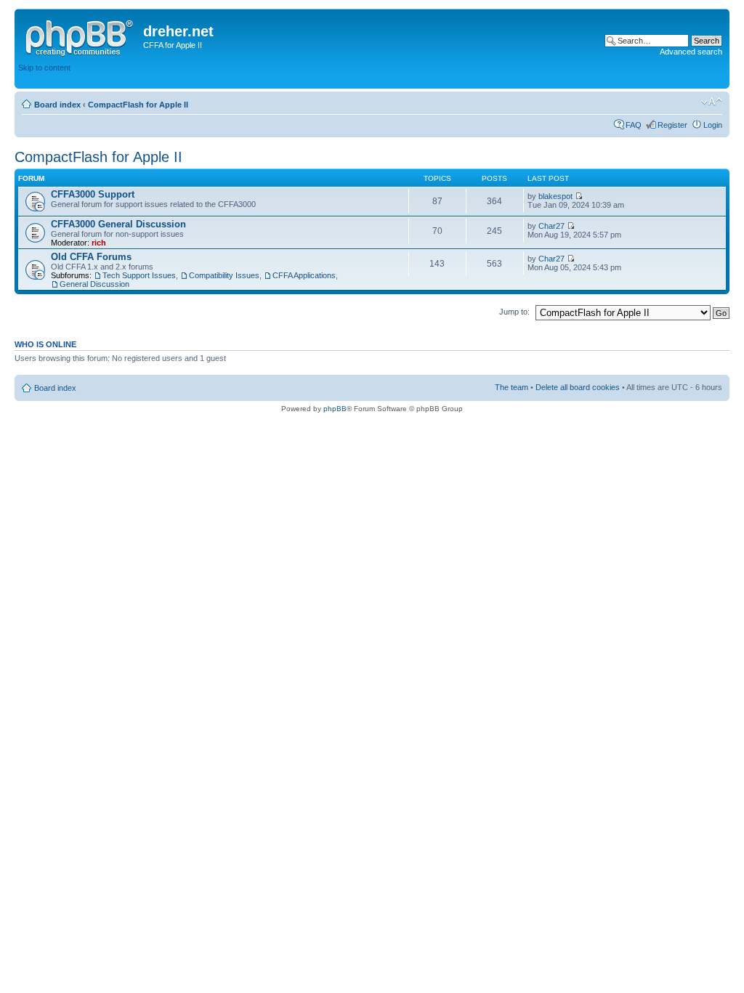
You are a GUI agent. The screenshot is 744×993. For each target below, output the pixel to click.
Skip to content (44, 67)
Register (672, 125)
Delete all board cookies (577, 387)
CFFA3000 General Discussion (118, 224)
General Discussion (94, 284)
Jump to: (514, 311)
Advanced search (691, 51)
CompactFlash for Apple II (138, 104)
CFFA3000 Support (92, 194)
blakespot (555, 196)
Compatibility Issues (224, 275)
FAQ (634, 125)
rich (99, 242)
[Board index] (80, 35)
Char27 (551, 226)
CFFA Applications (304, 275)
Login (712, 125)
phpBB (335, 409)
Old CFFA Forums (91, 256)
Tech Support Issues (139, 275)
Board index (57, 104)
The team (511, 387)
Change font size (711, 101)
